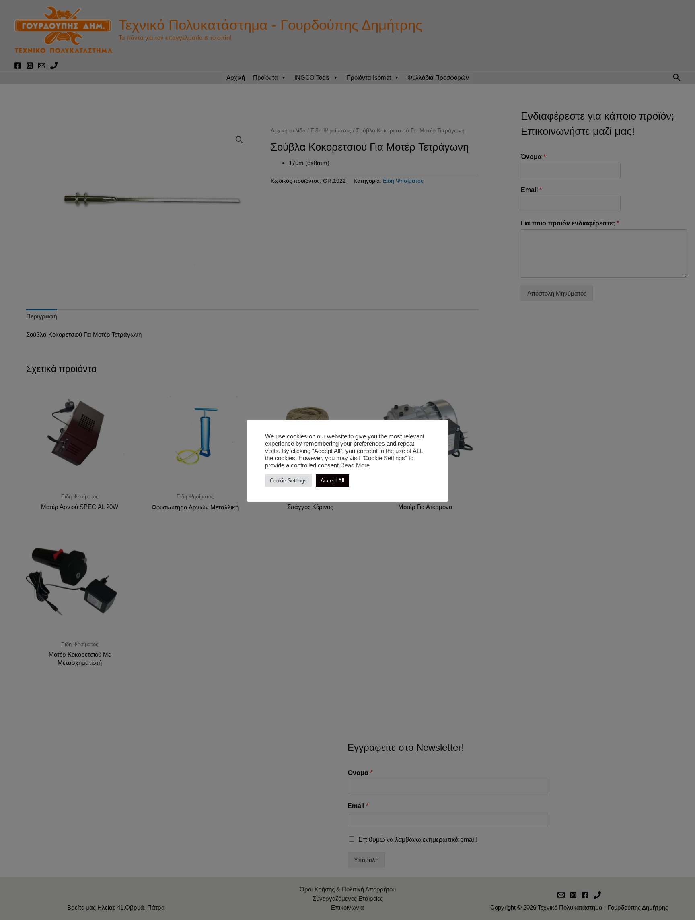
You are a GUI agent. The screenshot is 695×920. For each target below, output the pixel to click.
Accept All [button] (332, 481)
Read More (355, 465)
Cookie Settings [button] (288, 481)
